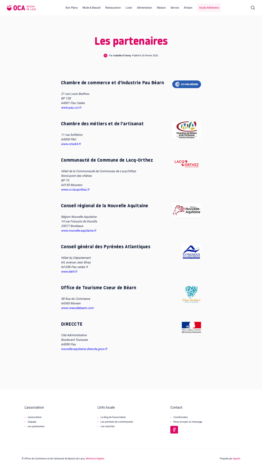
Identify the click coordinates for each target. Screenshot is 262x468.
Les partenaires (36, 426)
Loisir (129, 8)
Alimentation (144, 8)
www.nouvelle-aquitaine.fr (78, 230)
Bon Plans (72, 8)
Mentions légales (95, 458)
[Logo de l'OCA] (21, 8)
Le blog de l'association (113, 417)
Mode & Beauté (91, 8)
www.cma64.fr (71, 144)
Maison (161, 8)
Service (175, 8)
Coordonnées (180, 417)
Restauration (113, 8)
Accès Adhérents (209, 8)
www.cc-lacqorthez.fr (75, 189)
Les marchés (108, 426)
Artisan (188, 8)
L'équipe (32, 422)
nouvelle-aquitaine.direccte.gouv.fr (84, 349)
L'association (35, 417)
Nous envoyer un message (187, 422)
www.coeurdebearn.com (77, 308)
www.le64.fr (69, 271)
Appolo (236, 458)
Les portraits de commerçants (117, 422)
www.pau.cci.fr (71, 107)
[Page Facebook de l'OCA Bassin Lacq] (174, 429)
